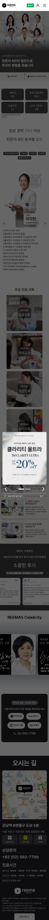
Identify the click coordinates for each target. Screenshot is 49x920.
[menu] (44, 5)
